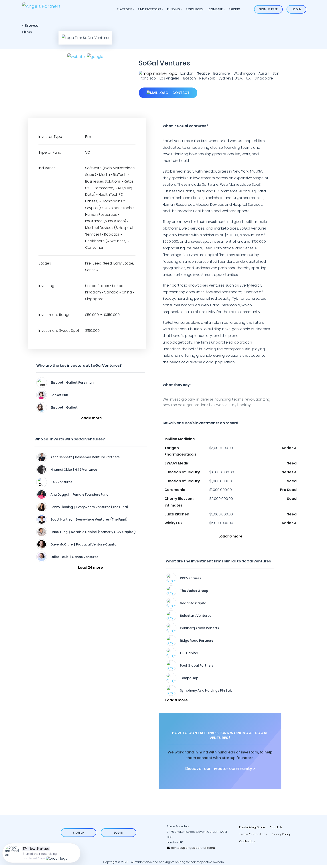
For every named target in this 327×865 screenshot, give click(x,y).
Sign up (78, 832)
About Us (276, 827)
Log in (296, 9)
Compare (215, 9)
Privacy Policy (281, 834)
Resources (194, 9)
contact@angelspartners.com (192, 848)
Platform (124, 9)
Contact (181, 92)
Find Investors (149, 9)
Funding (173, 9)
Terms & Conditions (253, 834)
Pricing (234, 9)
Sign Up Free (268, 9)
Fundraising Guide (252, 827)
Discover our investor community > (220, 768)
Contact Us (247, 841)
